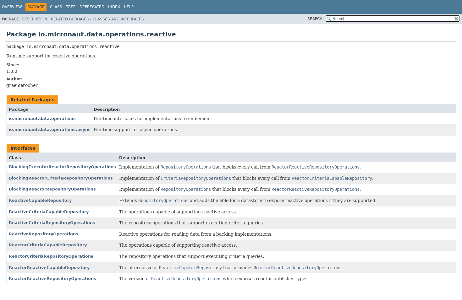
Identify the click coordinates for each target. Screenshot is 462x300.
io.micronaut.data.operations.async (50, 129)
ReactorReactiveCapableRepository (49, 267)
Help (129, 7)
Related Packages (70, 19)
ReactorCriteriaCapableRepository (48, 245)
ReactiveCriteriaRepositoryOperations (52, 222)
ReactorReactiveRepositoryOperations (52, 278)
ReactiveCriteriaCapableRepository (49, 211)
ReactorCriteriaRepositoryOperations (51, 256)
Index (114, 7)
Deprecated (92, 7)
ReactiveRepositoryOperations (43, 234)
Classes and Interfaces (118, 19)
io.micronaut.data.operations (42, 118)
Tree (71, 7)
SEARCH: (315, 19)
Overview (12, 7)
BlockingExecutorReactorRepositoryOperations (62, 166)
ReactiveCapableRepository (40, 200)
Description (34, 19)
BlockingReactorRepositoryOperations (52, 189)
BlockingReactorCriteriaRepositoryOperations (61, 178)
